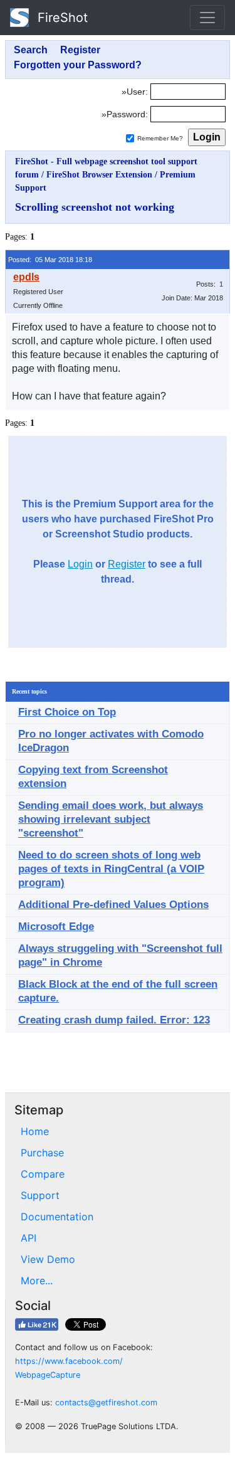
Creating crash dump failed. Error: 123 (114, 1020)
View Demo (48, 1259)
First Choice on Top (67, 712)
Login (80, 564)
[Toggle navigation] (207, 17)
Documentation (57, 1216)
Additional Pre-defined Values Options (113, 905)
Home (35, 1131)
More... (37, 1280)
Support (40, 1195)
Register (126, 564)
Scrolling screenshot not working (94, 207)
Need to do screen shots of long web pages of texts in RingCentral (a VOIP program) (111, 869)
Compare (43, 1174)
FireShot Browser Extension (99, 174)
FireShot (61, 17)
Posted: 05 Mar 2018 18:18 (50, 259)
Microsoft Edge (56, 926)
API (28, 1238)
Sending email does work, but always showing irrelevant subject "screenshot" (110, 819)
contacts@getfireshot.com (106, 1402)
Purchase (42, 1152)
